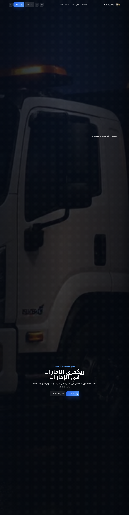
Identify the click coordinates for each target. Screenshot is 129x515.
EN (42, 4)
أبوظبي (78, 4)
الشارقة (67, 4)
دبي (72, 4)
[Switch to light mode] (37, 5)
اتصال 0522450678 (57, 393)
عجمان (61, 4)
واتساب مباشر (73, 393)
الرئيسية (84, 4)
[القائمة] (11, 5)
